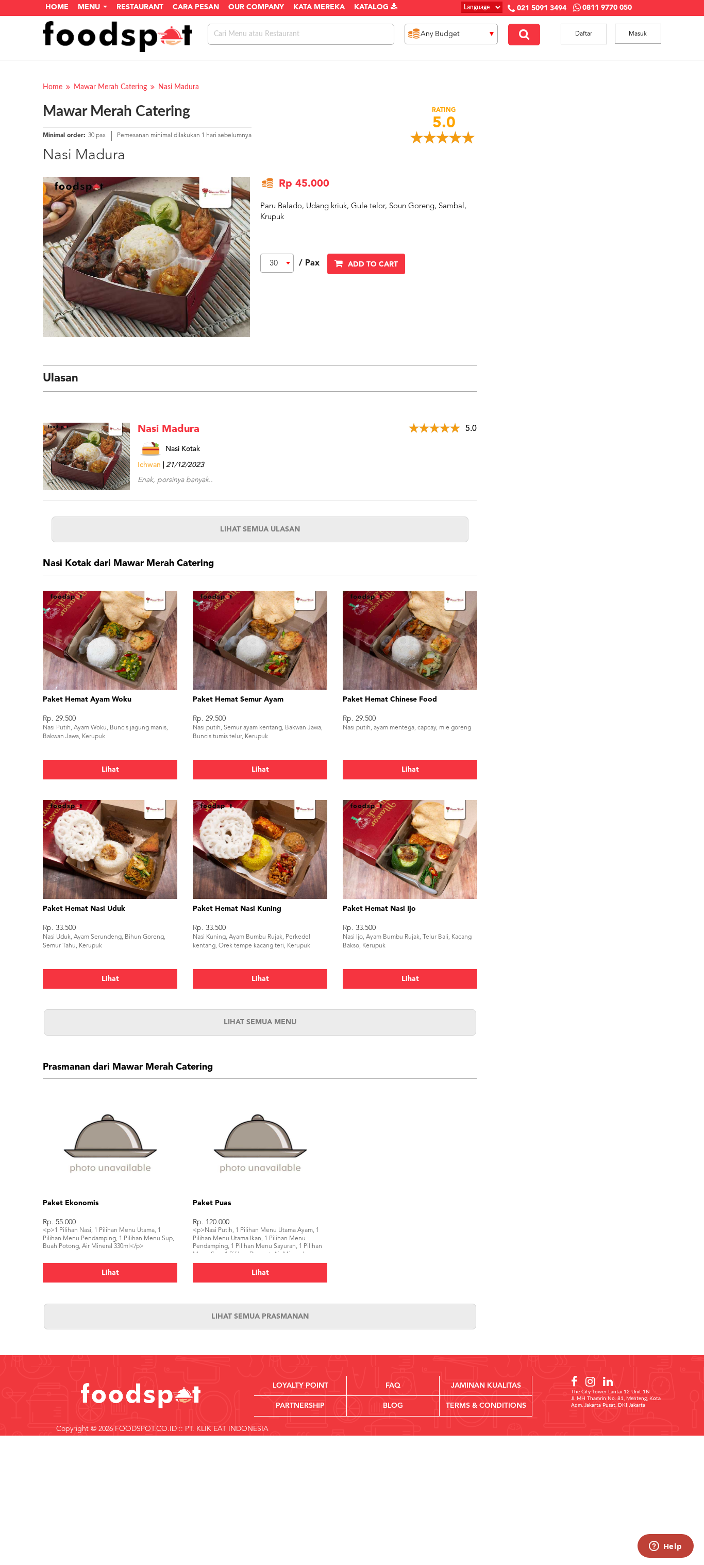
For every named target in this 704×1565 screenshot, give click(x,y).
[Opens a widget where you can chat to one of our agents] (665, 1547)
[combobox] (277, 263)
